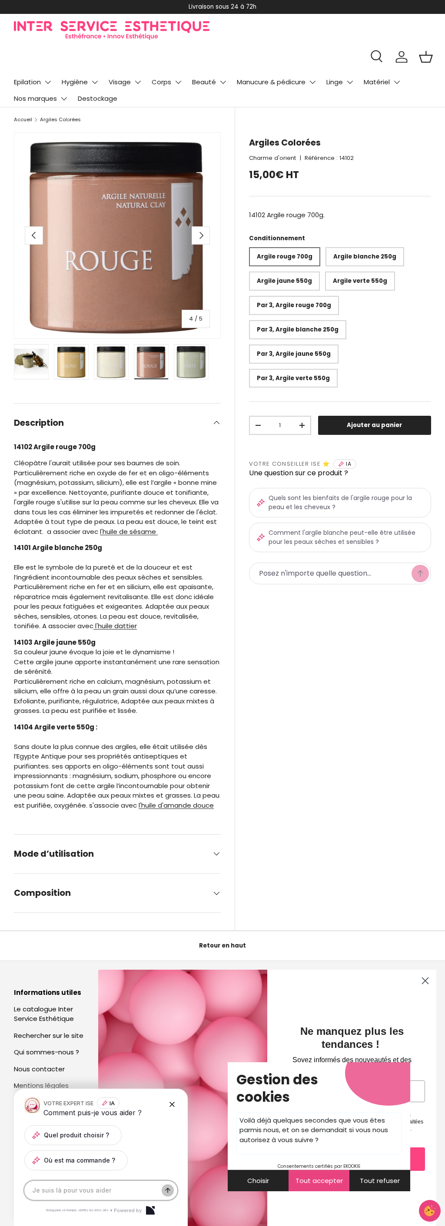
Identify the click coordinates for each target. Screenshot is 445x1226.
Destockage (97, 98)
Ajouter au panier (374, 425)
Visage (120, 81)
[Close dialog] (425, 980)
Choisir (258, 1180)
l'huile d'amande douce (176, 805)
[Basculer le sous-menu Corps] (178, 82)
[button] (425, 56)
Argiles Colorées (60, 119)
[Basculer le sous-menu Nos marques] (64, 98)
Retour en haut (222, 945)
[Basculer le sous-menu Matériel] (397, 82)
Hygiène (75, 81)
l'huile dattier (115, 625)
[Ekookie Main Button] (430, 1211)
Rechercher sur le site (48, 1035)
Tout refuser (380, 1180)
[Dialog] (150, 1210)
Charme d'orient (272, 158)
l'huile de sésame (129, 531)
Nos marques (35, 98)
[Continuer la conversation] (168, 1190)
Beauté (204, 81)
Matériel (377, 81)
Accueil (23, 119)
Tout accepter (319, 1180)
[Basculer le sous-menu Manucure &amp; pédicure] (312, 82)
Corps (161, 81)
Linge (334, 81)
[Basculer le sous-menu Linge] (350, 82)
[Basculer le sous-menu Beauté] (223, 82)
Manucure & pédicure (271, 81)
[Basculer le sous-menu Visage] (138, 82)
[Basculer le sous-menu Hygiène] (95, 82)
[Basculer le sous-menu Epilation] (48, 82)
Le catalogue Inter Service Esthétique (44, 1014)
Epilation (27, 81)
